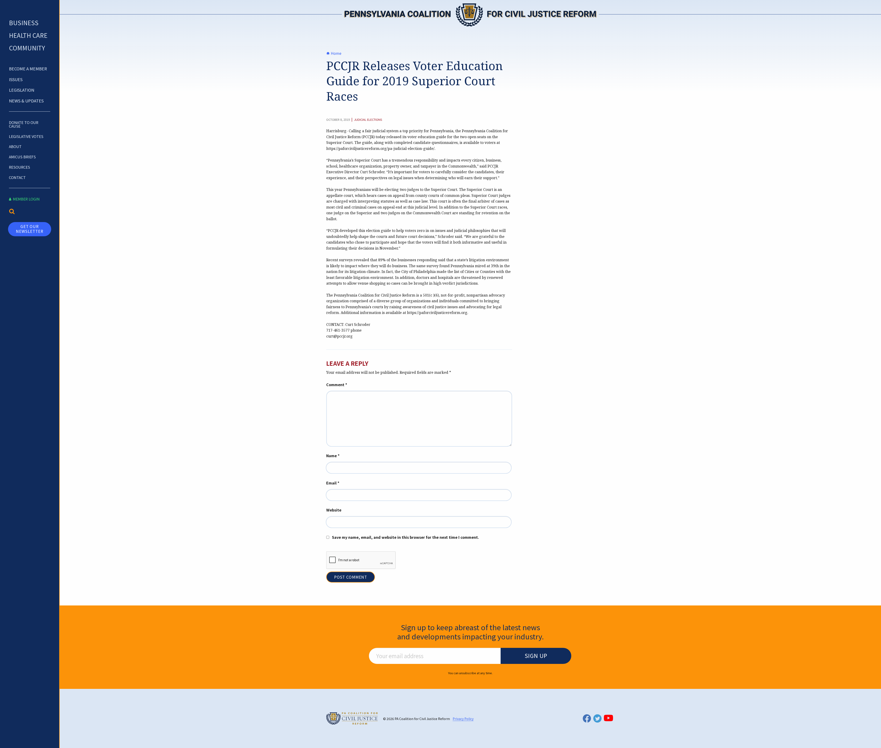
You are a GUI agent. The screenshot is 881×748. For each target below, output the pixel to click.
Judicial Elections (368, 119)
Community (27, 48)
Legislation (21, 90)
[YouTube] (608, 718)
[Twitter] (597, 718)
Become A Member (28, 69)
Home (335, 53)
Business (24, 22)
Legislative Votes (26, 136)
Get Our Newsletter (29, 228)
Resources (19, 167)
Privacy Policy (463, 718)
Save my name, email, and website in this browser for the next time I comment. (405, 537)
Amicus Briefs (22, 157)
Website (333, 510)
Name (333, 455)
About (15, 146)
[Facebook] (587, 718)
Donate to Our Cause (23, 124)
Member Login (26, 199)
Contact (17, 177)
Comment (336, 384)
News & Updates (26, 101)
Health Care (28, 35)
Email (332, 483)
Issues (15, 79)
